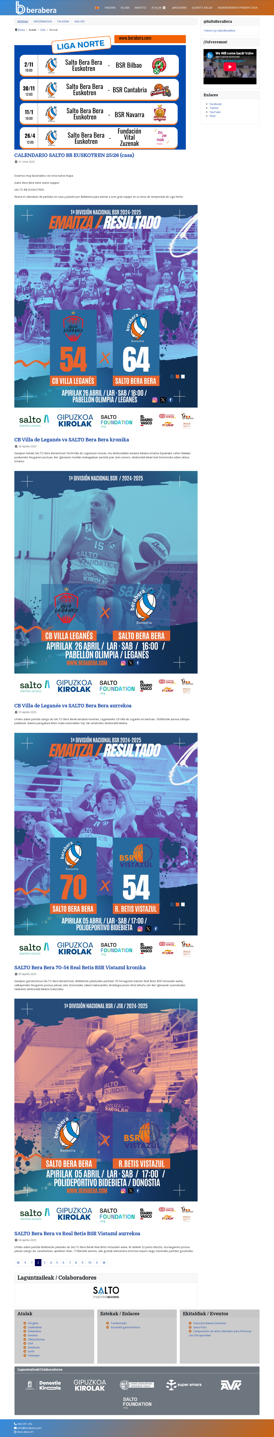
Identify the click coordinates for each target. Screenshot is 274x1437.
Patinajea (34, 1355)
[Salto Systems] (106, 1292)
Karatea (33, 1335)
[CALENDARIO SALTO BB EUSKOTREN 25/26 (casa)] (100, 92)
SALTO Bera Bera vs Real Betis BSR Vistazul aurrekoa (77, 1233)
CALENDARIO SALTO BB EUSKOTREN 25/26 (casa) (74, 155)
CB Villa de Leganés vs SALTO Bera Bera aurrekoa (73, 705)
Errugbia (33, 1323)
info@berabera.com (29, 1428)
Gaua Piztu (200, 1327)
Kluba (125, 7)
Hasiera (110, 7)
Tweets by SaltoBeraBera (219, 30)
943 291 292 (24, 1424)
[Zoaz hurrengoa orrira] (97, 1262)
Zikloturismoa (36, 1339)
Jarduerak (179, 7)
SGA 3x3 (79, 21)
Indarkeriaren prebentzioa (237, 7)
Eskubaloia (34, 1331)
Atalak (157, 7)
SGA (30, 1343)
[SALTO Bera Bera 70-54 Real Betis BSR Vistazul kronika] (106, 847)
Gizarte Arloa (202, 7)
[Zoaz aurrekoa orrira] (25, 1262)
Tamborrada (118, 1323)
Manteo (140, 7)
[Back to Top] (268, 1430)
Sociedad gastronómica (125, 1327)
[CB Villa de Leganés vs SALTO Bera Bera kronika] (106, 319)
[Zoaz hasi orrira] (18, 1262)
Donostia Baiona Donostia (209, 1323)
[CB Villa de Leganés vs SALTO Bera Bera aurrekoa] (106, 585)
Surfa (31, 1351)
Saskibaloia (35, 1327)
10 (89, 1263)
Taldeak (63, 21)
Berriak (22, 21)
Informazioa (43, 21)
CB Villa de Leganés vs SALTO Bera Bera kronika (71, 439)
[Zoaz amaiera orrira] (104, 1262)
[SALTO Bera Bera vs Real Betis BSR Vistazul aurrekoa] (106, 1113)
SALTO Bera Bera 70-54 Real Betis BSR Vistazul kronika (80, 967)
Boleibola (34, 1347)
